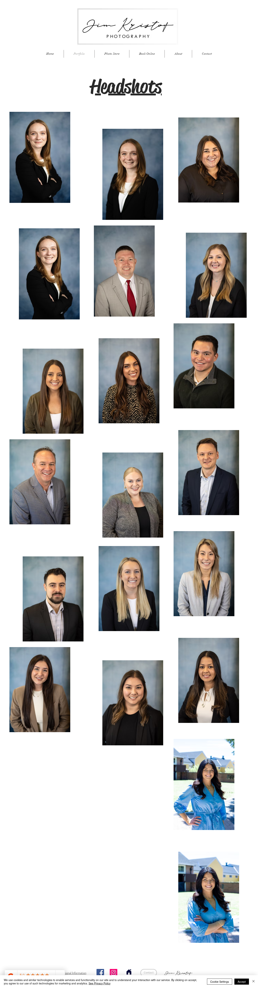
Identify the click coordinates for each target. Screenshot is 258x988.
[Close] (253, 981)
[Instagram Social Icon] (113, 972)
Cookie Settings (219, 981)
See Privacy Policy (99, 983)
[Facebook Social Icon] (100, 972)
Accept (242, 981)
